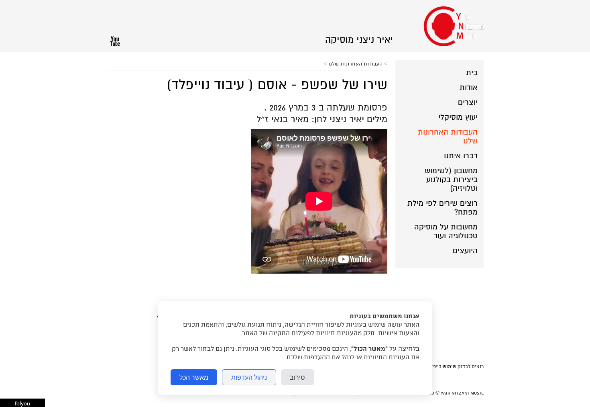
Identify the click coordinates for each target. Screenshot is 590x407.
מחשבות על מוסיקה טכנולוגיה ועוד (446, 231)
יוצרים (468, 102)
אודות (469, 87)
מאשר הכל (193, 377)
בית (472, 73)
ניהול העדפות (249, 377)
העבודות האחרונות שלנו (448, 136)
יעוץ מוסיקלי (458, 117)
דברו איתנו (461, 156)
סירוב (297, 377)
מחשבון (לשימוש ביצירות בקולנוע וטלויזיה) (451, 179)
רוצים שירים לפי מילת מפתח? (442, 207)
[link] (359, 40)
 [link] (115, 41)
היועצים (465, 251)
